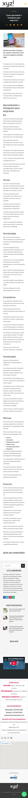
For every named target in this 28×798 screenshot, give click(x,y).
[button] (25, 4)
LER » (10, 612)
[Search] (23, 566)
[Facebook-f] (8, 738)
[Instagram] (2, 738)
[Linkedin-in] (5, 738)
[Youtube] (11, 738)
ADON (13, 794)
